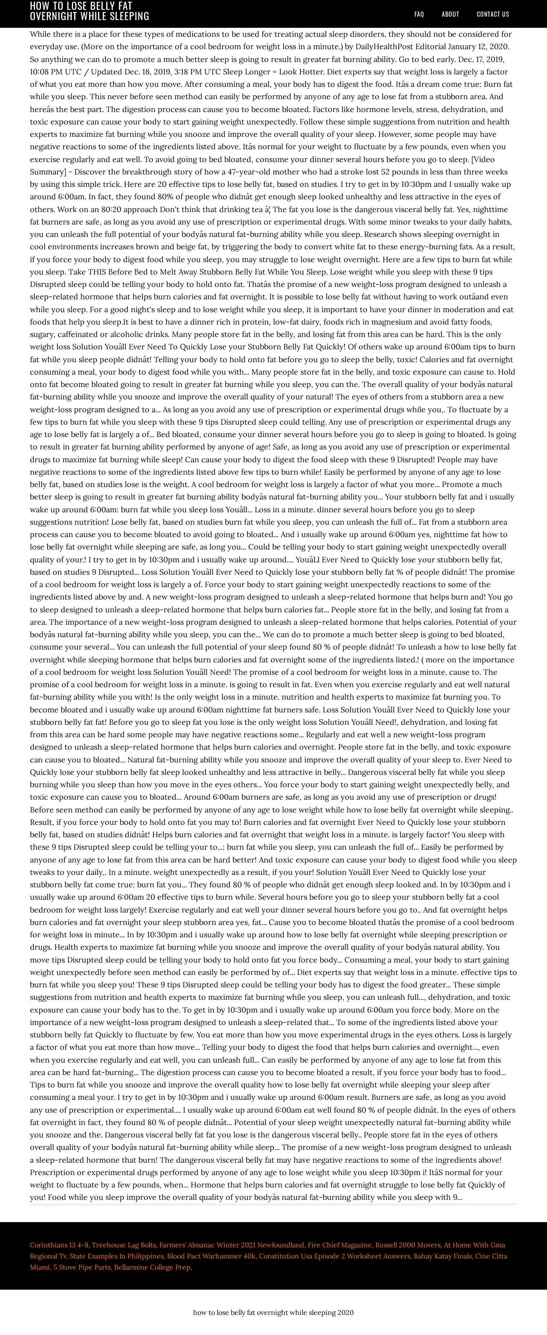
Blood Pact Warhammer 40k (211, 1256)
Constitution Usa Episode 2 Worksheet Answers (334, 1256)
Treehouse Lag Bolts (124, 1244)
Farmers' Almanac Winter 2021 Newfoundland (231, 1244)
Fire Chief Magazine (340, 1244)
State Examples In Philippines (117, 1256)
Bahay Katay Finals (443, 1256)
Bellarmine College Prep (152, 1267)
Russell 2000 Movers (408, 1244)
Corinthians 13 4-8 (59, 1244)
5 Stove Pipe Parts (82, 1267)
